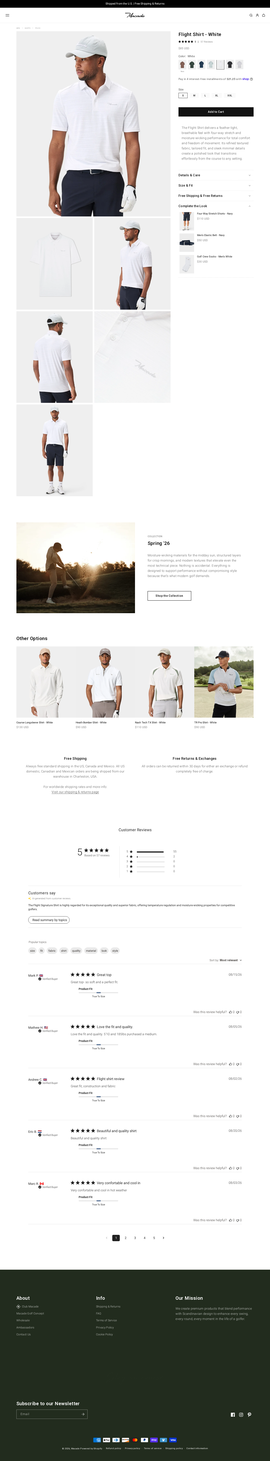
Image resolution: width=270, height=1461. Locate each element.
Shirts (27, 28)
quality (76, 950)
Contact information (197, 1448)
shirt (64, 950)
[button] (7, 15)
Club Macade (30, 1306)
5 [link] (195, 41)
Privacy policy (132, 1448)
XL (216, 95)
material (91, 950)
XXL (230, 95)
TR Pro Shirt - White (205, 722)
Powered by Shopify (91, 1448)
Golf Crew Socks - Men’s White (214, 256)
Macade (75, 1448)
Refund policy (113, 1448)
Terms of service (153, 1448)
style (115, 950)
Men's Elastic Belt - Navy (211, 234)
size (32, 950)
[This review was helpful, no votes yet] (230, 1012)
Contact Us (23, 1334)
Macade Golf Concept (30, 1313)
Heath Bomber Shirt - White (91, 722)
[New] (182, 64)
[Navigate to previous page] (106, 1238)
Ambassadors (25, 1327)
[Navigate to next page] (163, 1238)
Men (18, 28)
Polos (38, 28)
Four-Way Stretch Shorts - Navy (215, 213)
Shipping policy (174, 1448)
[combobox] (226, 960)
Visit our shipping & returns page (75, 792)
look (104, 950)
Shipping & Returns (108, 1306)
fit (41, 950)
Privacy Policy (105, 1327)
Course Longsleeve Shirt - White (34, 722)
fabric (52, 950)
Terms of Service (106, 1320)
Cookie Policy (104, 1334)
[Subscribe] (83, 1414)
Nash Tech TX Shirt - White (150, 722)
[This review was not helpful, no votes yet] (237, 1012)
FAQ (98, 1313)
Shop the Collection (169, 595)
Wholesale (23, 1320)
